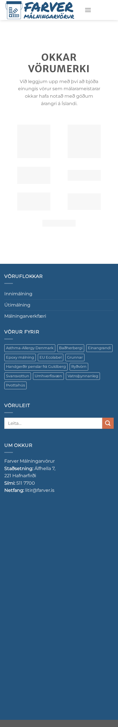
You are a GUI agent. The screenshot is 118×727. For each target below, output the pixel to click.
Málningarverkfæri (25, 316)
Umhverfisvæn (48, 376)
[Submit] (108, 423)
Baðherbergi (70, 348)
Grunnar (75, 357)
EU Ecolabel (51, 357)
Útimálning (17, 305)
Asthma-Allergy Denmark (30, 348)
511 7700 (25, 483)
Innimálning (18, 293)
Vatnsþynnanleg (83, 376)
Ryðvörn (78, 366)
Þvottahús (15, 385)
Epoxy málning (20, 357)
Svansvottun (17, 376)
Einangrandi (99, 348)
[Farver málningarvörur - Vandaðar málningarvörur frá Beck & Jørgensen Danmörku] (40, 10)
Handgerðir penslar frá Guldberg (36, 366)
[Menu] (87, 10)
